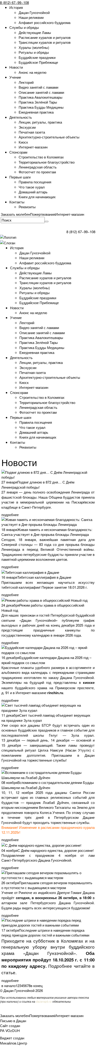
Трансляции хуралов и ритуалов (45, 42)
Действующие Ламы (35, 32)
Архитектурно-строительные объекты (49, 136)
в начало (8, 985)
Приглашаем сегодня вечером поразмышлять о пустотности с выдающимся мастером (46, 885)
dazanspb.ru (44, 1001)
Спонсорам (18, 152)
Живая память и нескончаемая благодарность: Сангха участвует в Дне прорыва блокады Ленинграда (46, 532)
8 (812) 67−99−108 (14, 2)
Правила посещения (35, 181)
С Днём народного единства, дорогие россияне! (55, 850)
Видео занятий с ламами (38, 87)
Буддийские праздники (37, 57)
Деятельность (20, 117)
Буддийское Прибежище (38, 62)
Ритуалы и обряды (34, 52)
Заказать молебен (15, 214)
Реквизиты (27, 206)
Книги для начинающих (37, 196)
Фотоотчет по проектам (37, 171)
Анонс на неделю (32, 72)
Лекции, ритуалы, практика (40, 122)
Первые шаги (20, 177)
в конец (37, 985)
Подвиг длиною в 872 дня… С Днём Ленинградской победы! (37, 484)
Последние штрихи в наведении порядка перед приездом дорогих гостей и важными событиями (45, 932)
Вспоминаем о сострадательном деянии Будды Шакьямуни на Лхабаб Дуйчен (47, 785)
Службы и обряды (24, 27)
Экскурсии (27, 127)
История (16, 7)
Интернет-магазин (33, 146)
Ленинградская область (38, 167)
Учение (15, 77)
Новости (16, 67)
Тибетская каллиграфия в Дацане (44, 577)
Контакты (16, 201)
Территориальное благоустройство (47, 162)
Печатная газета (32, 132)
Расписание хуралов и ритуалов (45, 37)
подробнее (10, 514)
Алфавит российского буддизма (44, 22)
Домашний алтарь (33, 191)
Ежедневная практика (36, 112)
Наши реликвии (31, 17)
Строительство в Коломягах (41, 157)
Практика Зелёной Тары (38, 102)
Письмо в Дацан (13, 1020)
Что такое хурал (32, 187)
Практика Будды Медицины (41, 107)
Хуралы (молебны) (34, 47)
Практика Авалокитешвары (40, 97)
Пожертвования (42, 214)
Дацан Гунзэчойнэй (34, 12)
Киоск (23, 142)
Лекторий (26, 82)
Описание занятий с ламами (41, 92)
